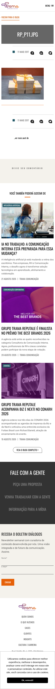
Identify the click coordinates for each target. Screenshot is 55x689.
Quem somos (28, 616)
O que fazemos (27, 622)
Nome (4, 558)
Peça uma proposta (27, 484)
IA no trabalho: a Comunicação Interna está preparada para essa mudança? (27, 249)
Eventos (7, 365)
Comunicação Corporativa (14, 289)
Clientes (27, 633)
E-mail (4, 567)
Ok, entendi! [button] (27, 680)
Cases (27, 628)
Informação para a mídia (27, 509)
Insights (28, 639)
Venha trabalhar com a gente (27, 497)
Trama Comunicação (29, 279)
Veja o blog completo (26, 450)
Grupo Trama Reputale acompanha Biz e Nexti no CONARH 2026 (26, 409)
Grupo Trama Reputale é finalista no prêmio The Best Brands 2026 (26, 330)
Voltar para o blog (10, 17)
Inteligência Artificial (12, 205)
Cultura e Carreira (27, 645)
